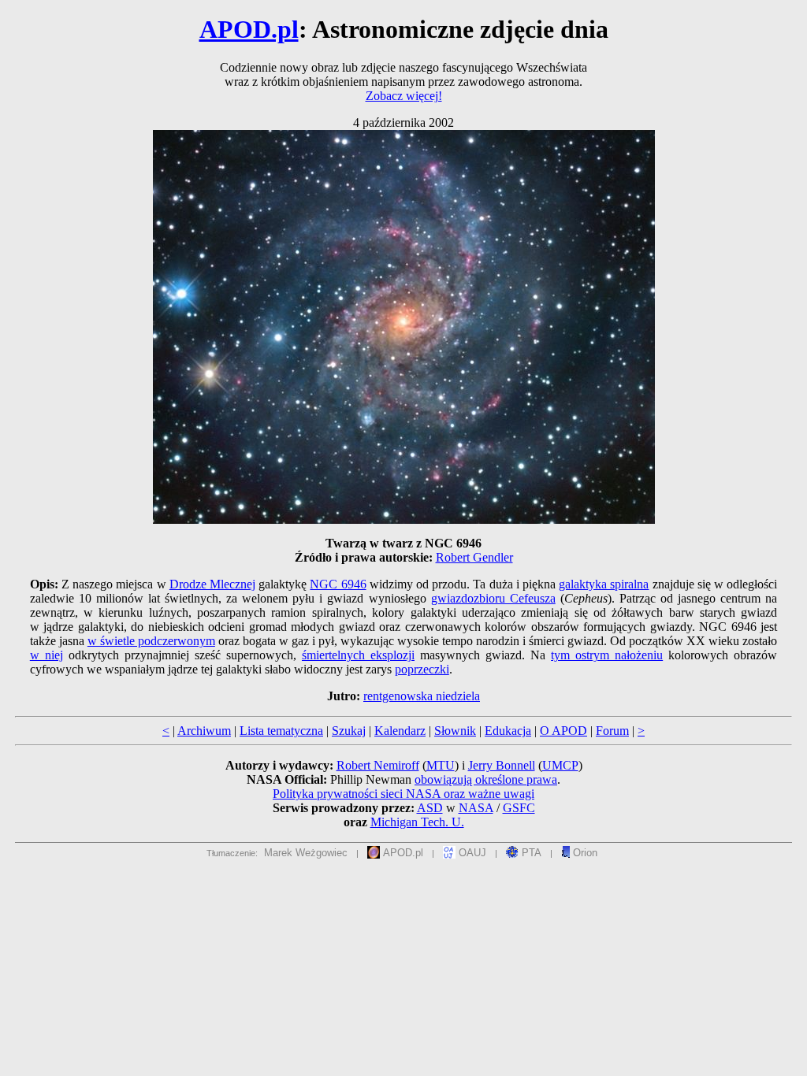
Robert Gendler (474, 557)
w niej (46, 655)
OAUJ (471, 853)
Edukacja (508, 730)
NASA (476, 807)
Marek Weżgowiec (306, 853)
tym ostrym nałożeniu (607, 655)
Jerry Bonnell (501, 765)
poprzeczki (422, 669)
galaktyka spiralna (604, 584)
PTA (530, 853)
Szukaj (349, 730)
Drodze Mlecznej (212, 584)
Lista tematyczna (281, 730)
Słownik (455, 730)
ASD (430, 807)
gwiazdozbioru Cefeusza (493, 598)
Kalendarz (400, 730)
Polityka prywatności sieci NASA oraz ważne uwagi (403, 793)
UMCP (560, 765)
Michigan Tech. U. (417, 822)
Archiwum (204, 730)
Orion (583, 853)
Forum (612, 730)
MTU (440, 765)
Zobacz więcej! (404, 95)
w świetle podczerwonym (151, 640)
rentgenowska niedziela (421, 696)
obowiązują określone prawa (486, 779)
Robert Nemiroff (378, 765)
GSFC (519, 807)
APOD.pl (249, 29)
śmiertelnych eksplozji (358, 655)
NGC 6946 (338, 584)
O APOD (563, 730)
